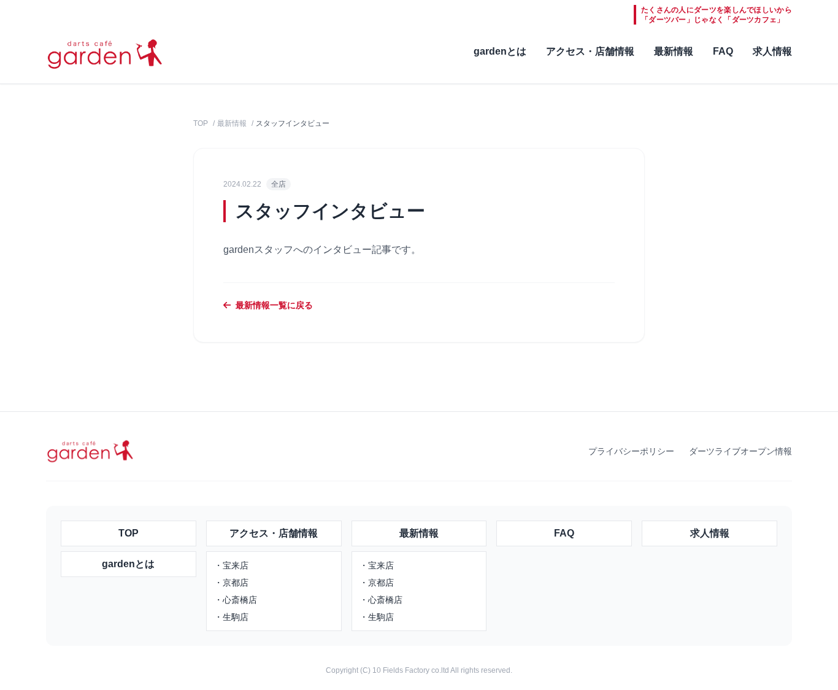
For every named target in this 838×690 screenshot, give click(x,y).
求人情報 (772, 51)
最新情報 (673, 51)
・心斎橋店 (235, 600)
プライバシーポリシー (631, 451)
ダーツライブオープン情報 (740, 451)
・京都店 (231, 582)
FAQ (723, 51)
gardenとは (500, 51)
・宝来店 (231, 565)
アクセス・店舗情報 (590, 51)
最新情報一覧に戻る (274, 305)
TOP (200, 123)
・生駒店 (231, 617)
